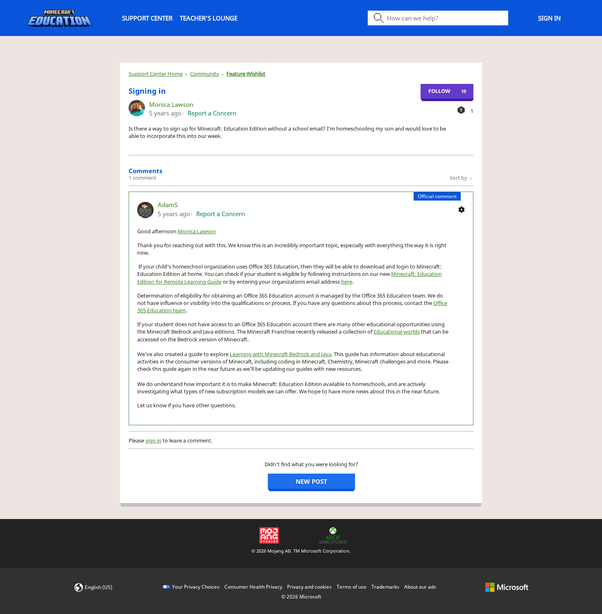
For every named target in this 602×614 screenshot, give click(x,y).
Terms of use (352, 586)
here (346, 281)
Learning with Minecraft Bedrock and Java (280, 354)
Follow (439, 91)
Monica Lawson (171, 104)
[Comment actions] (461, 209)
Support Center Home (156, 73)
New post (311, 481)
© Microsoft (301, 596)
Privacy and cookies (309, 586)
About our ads (420, 586)
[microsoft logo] (506, 586)
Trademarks (385, 586)
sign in (153, 440)
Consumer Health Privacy (253, 586)
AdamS (168, 205)
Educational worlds (396, 331)
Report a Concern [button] (212, 113)
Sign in (549, 18)
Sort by (459, 177)
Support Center (147, 18)
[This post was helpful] (461, 110)
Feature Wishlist (245, 73)
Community (204, 73)
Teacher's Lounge (209, 18)
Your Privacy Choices (196, 586)
